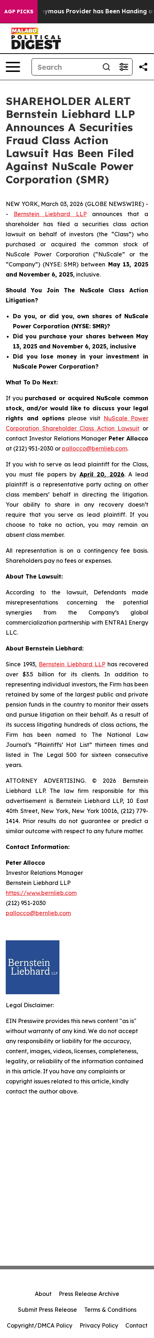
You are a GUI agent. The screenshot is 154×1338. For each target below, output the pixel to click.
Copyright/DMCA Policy (39, 1325)
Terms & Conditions (110, 1309)
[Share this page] (143, 67)
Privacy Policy (99, 1325)
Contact (136, 1325)
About (43, 1293)
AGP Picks (18, 11)
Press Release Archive (89, 1293)
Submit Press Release (47, 1309)
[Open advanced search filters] (123, 67)
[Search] (106, 67)
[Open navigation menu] (13, 67)
